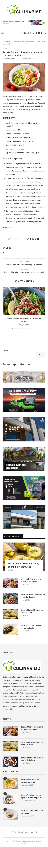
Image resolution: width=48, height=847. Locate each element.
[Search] (45, 33)
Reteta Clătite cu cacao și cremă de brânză (31, 759)
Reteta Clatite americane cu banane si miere (31, 580)
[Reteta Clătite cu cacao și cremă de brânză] (10, 762)
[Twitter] (25, 33)
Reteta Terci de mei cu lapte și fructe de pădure (31, 796)
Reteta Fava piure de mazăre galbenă (29, 781)
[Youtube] (39, 33)
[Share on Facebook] (30, 239)
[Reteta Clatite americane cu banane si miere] (10, 583)
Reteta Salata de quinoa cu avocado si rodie (32, 596)
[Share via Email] (38, 239)
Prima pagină (7, 41)
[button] (5, 308)
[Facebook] (22, 33)
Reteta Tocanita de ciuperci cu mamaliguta (32, 626)
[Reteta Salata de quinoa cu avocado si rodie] (24, 301)
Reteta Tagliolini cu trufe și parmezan (32, 811)
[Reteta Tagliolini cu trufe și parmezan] (10, 814)
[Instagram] (28, 33)
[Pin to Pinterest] (35, 239)
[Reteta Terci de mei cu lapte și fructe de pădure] (10, 799)
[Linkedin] (33, 33)
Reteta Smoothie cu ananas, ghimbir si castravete (23, 565)
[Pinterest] (30, 33)
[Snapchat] (41, 33)
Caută (5, 350)
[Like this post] (28, 239)
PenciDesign (24, 843)
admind (14, 59)
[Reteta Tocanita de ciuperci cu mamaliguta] (10, 629)
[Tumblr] (36, 33)
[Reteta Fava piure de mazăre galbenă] (10, 783)
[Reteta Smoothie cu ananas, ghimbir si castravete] (24, 557)
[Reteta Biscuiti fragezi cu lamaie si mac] (10, 614)
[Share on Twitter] (33, 239)
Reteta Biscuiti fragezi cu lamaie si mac (31, 611)
